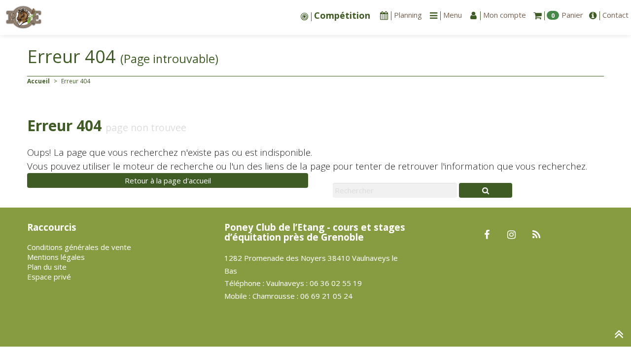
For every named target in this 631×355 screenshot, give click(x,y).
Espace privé (49, 277)
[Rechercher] (485, 190)
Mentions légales (56, 257)
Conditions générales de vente (79, 247)
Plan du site (47, 267)
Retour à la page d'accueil (168, 180)
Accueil (38, 81)
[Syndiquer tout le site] (536, 235)
